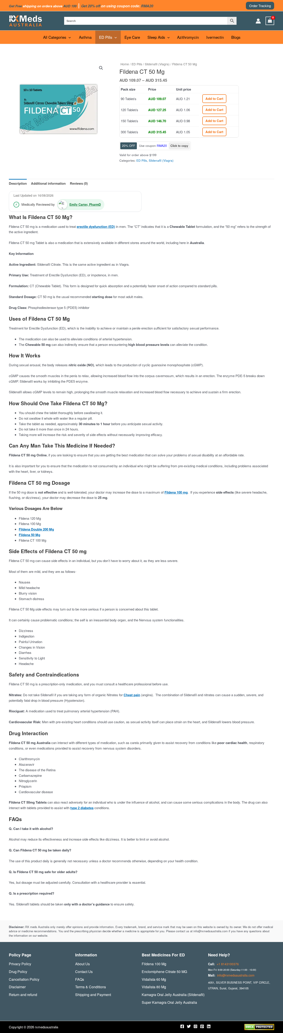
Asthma (85, 37)
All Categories (54, 37)
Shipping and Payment (93, 994)
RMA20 (162, 145)
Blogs (236, 37)
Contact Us (84, 971)
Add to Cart (214, 98)
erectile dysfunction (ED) (96, 226)
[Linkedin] (209, 1026)
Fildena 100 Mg (154, 963)
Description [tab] (18, 183)
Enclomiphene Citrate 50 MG (164, 971)
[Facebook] (182, 1026)
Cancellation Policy (24, 979)
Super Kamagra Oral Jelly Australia (169, 1002)
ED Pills (105, 37)
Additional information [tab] (48, 183)
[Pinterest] (202, 1026)
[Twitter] (189, 1026)
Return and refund (23, 994)
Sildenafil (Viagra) (157, 64)
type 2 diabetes (82, 807)
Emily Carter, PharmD (85, 204)
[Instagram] (195, 1026)
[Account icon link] (258, 21)
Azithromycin (188, 37)
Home (124, 64)
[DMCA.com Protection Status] (259, 1026)
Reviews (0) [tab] (79, 183)
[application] (68, 37)
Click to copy (179, 145)
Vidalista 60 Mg (154, 979)
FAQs (79, 979)
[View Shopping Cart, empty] (270, 21)
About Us (82, 963)
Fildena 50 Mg (29, 534)
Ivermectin (215, 37)
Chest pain (132, 694)
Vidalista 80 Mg (154, 986)
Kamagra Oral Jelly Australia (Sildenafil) (173, 994)
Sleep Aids (156, 37)
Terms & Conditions (90, 986)
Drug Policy (18, 971)
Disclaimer (17, 986)
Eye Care (132, 37)
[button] (260, 6)
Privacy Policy (20, 963)
